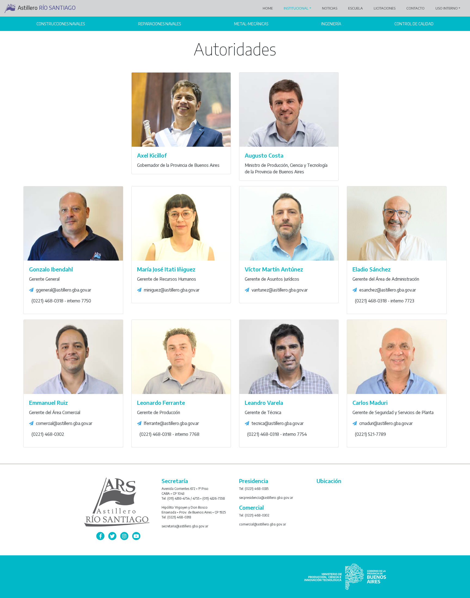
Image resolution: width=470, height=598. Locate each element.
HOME (269, 8)
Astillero (47, 7)
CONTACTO (415, 8)
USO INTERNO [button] (446, 8)
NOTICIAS (329, 8)
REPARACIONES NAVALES (159, 23)
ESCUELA (355, 8)
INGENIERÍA (331, 23)
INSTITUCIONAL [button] (296, 8)
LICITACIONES (384, 8)
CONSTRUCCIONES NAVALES (60, 23)
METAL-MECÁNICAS (251, 23)
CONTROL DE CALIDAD (414, 23)
